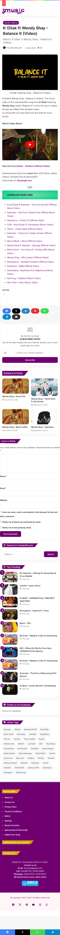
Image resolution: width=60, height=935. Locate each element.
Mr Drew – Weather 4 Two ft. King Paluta (38, 635)
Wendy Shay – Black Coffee (15, 427)
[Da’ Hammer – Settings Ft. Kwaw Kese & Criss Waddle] (10, 577)
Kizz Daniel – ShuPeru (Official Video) (31, 166)
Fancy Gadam (29, 739)
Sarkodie (7, 768)
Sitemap (8, 821)
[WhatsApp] (44, 311)
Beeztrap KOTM (30, 729)
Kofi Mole (34, 748)
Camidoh (32, 734)
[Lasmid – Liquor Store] (10, 589)
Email (3, 488)
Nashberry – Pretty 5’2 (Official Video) (25, 220)
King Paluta (50, 744)
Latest (30, 173)
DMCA (7, 816)
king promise (9, 748)
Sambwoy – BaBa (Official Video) (23, 266)
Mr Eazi (41, 758)
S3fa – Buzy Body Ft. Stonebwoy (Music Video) (30, 224)
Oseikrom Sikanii (10, 763)
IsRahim (21, 744)
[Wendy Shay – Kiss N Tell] (15, 386)
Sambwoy (35, 763)
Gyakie (42, 739)
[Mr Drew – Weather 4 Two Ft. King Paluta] (10, 664)
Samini (45, 763)
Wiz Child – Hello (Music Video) (22, 282)
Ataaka (17, 729)
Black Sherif (8, 734)
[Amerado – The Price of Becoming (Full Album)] (10, 677)
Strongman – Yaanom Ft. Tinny (34, 610)
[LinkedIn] (25, 311)
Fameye (17, 739)
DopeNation (44, 734)
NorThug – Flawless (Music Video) (24, 278)
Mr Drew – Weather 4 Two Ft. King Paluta (39, 660)
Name (3, 476)
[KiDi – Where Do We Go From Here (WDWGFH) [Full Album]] (10, 652)
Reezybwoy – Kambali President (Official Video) (30, 261)
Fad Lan (7, 739)
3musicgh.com (24, 180)
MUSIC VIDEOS (10, 23)
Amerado (7, 729)
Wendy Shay (21, 772)
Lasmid (52, 753)
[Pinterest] (35, 311)
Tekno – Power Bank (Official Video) (24, 229)
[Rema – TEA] (10, 627)
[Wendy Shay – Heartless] (44, 416)
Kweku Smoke (9, 753)
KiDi (40, 744)
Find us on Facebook (11, 711)
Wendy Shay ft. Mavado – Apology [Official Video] (31, 245)
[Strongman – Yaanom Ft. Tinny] (10, 614)
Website (3, 500)
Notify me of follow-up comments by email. (21, 522)
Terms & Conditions (13, 811)
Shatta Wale (19, 768)
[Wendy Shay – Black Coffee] (15, 416)
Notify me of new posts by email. (17, 527)
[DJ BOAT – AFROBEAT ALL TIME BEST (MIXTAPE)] (10, 602)
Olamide (51, 758)
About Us (9, 797)
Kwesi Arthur (40, 753)
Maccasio (20, 758)
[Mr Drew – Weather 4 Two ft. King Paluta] (10, 639)
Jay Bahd (31, 744)
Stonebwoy (47, 768)
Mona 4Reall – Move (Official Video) (24, 241)
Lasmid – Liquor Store (30, 585)
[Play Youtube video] (30, 144)
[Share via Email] (16, 317)
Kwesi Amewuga (25, 753)
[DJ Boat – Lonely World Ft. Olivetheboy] (10, 689)
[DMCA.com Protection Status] (30, 885)
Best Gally (45, 729)
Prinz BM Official (13, 48)
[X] (16, 311)
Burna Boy (21, 734)
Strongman (8, 772)
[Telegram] (7, 317)
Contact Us (10, 802)
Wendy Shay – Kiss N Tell (13, 396)
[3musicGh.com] (13, 11)
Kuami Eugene (47, 748)
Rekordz (24, 763)
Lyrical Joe (8, 758)
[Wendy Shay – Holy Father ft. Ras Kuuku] (44, 387)
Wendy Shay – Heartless (42, 427)
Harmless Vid (9, 744)
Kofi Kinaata (22, 748)
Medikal (31, 758)
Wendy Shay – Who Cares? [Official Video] (28, 257)
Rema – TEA (25, 623)
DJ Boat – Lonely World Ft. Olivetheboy (38, 685)
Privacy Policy (10, 807)
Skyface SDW (33, 768)
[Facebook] (7, 311)
